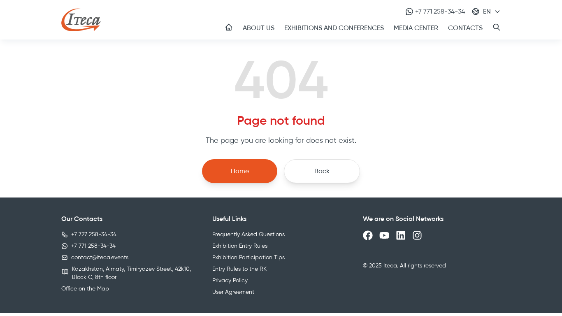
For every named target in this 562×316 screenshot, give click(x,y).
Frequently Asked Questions (248, 234)
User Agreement (233, 291)
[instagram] (417, 235)
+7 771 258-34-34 (440, 11)
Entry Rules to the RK (239, 268)
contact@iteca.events (99, 257)
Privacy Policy (230, 280)
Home (240, 171)
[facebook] (368, 235)
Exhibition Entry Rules (239, 245)
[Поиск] (496, 27)
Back (322, 171)
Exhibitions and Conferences (334, 28)
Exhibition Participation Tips (248, 257)
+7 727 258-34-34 (93, 234)
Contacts (465, 28)
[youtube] (384, 235)
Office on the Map (85, 288)
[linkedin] (401, 235)
